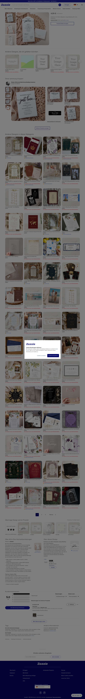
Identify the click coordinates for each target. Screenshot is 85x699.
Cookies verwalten (41, 355)
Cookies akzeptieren (53, 355)
